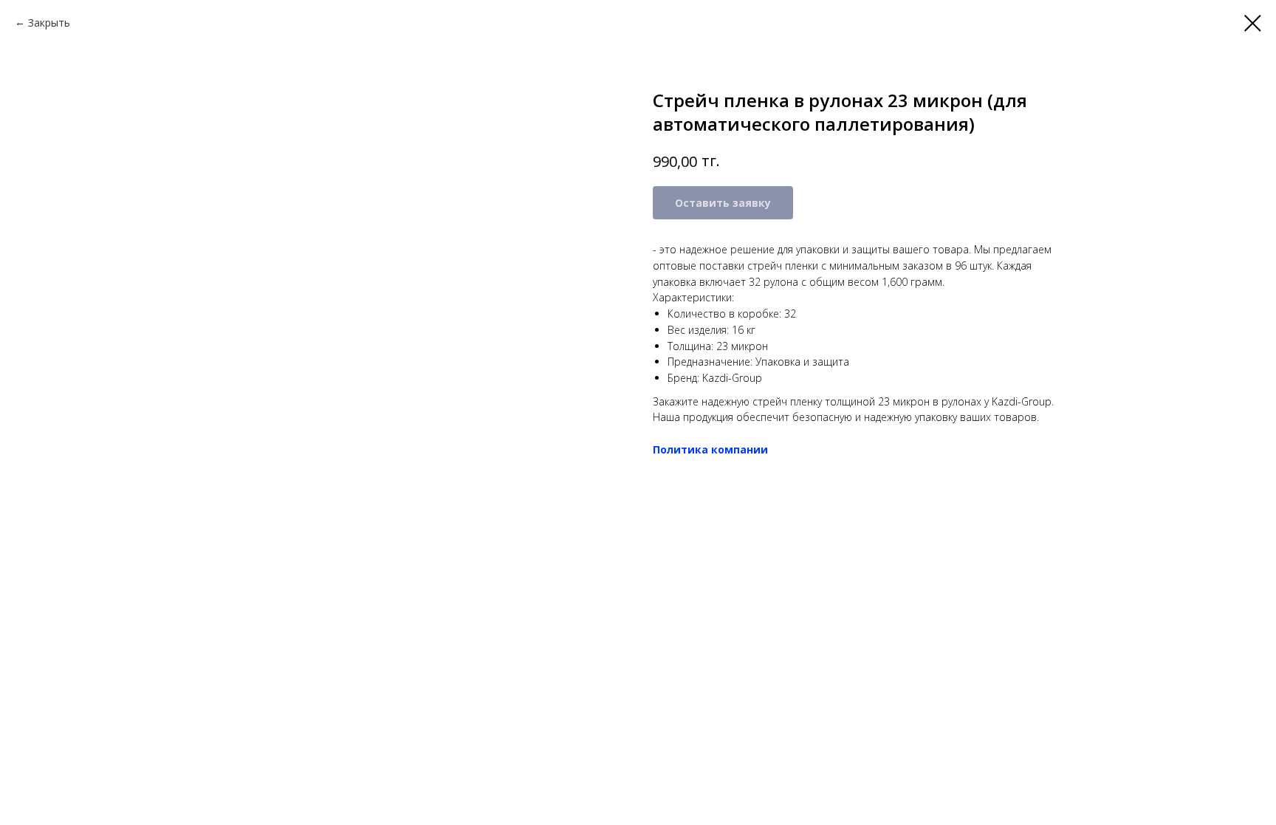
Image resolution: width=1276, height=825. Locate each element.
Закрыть (49, 23)
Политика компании (710, 449)
